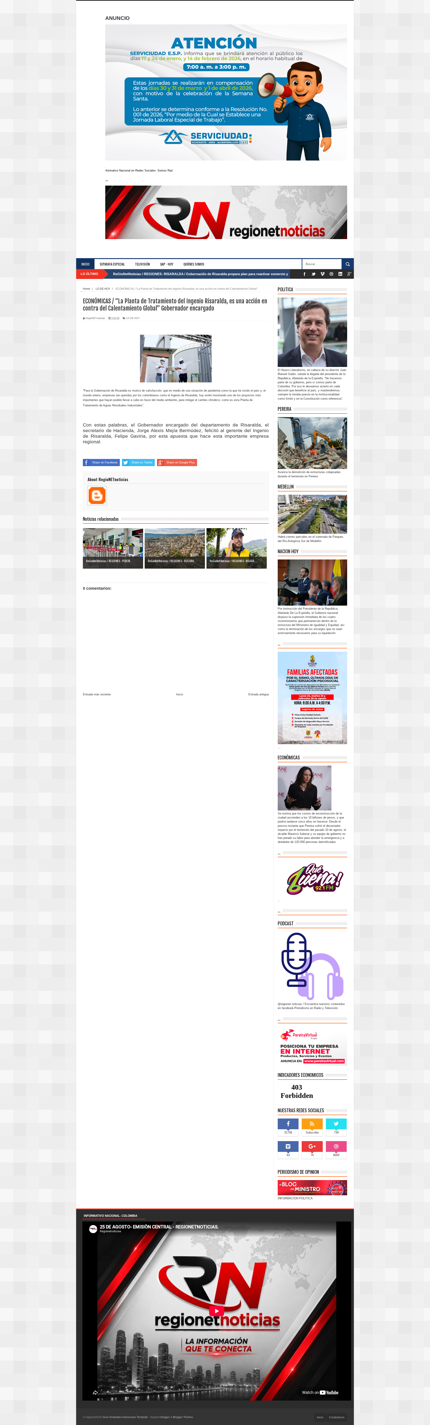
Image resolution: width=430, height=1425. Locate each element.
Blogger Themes (183, 1417)
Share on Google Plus (180, 462)
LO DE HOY (133, 318)
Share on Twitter (142, 462)
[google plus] (349, 274)
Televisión (142, 263)
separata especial (112, 263)
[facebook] (304, 274)
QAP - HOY (166, 263)
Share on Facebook (105, 462)
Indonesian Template (135, 1417)
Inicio (85, 263)
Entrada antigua (258, 694)
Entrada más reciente (97, 694)
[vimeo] (322, 274)
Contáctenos (336, 1417)
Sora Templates (112, 1417)
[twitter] (313, 274)
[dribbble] (331, 274)
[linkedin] (340, 274)
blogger (165, 1417)
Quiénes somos (193, 263)
